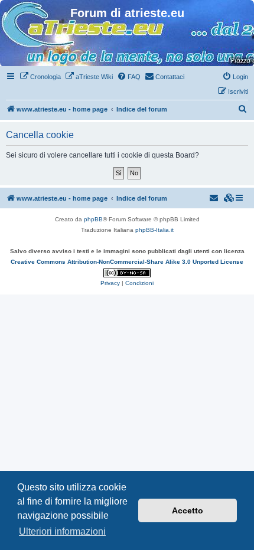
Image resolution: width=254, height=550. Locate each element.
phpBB (93, 219)
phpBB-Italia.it (154, 230)
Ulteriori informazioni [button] (62, 531)
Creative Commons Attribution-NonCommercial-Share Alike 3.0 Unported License (127, 261)
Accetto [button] (187, 510)
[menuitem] (40, 77)
